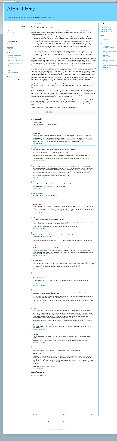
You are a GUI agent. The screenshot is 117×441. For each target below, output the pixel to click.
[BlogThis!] (47, 112)
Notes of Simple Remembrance (48, 366)
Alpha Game (21, 9)
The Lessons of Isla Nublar (108, 47)
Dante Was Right (106, 56)
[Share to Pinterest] (52, 112)
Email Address (10, 43)
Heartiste (105, 64)
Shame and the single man (14, 66)
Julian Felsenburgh (37, 347)
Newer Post (34, 414)
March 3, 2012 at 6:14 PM (39, 255)
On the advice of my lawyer (14, 57)
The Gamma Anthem (13, 72)
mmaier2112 (36, 122)
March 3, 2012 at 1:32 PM (39, 177)
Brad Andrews (36, 147)
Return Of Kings (107, 67)
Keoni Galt (105, 55)
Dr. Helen (105, 59)
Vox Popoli (105, 38)
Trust (34, 233)
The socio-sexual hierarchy (14, 55)
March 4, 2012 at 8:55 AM (39, 329)
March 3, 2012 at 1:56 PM (39, 200)
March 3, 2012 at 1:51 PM (39, 188)
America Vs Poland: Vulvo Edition (110, 65)
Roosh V (105, 50)
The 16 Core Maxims (107, 27)
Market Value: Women (107, 31)
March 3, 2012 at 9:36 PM (39, 285)
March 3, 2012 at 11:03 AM (39, 143)
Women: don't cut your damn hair (15, 60)
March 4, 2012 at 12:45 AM (39, 304)
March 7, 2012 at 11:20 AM (39, 368)
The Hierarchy (105, 26)
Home (63, 414)
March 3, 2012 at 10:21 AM (39, 129)
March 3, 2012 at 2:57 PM (39, 212)
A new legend (105, 39)
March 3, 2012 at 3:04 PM (39, 228)
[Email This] (46, 112)
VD (33, 182)
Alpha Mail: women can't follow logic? (17, 63)
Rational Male (106, 46)
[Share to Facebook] (50, 112)
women (36, 113)
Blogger (76, 430)
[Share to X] (49, 112)
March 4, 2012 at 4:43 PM (39, 342)
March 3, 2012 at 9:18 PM (39, 268)
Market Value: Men (106, 29)
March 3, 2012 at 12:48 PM (39, 160)
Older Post (93, 414)
